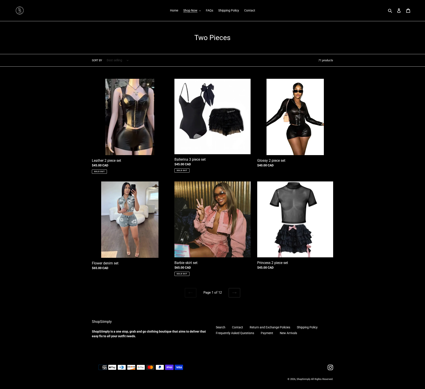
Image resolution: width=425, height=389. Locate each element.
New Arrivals (288, 333)
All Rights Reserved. (322, 379)
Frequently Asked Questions (235, 333)
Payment (267, 333)
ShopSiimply (304, 379)
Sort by (97, 60)
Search (220, 327)
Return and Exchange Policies (270, 327)
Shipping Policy (307, 327)
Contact (237, 327)
